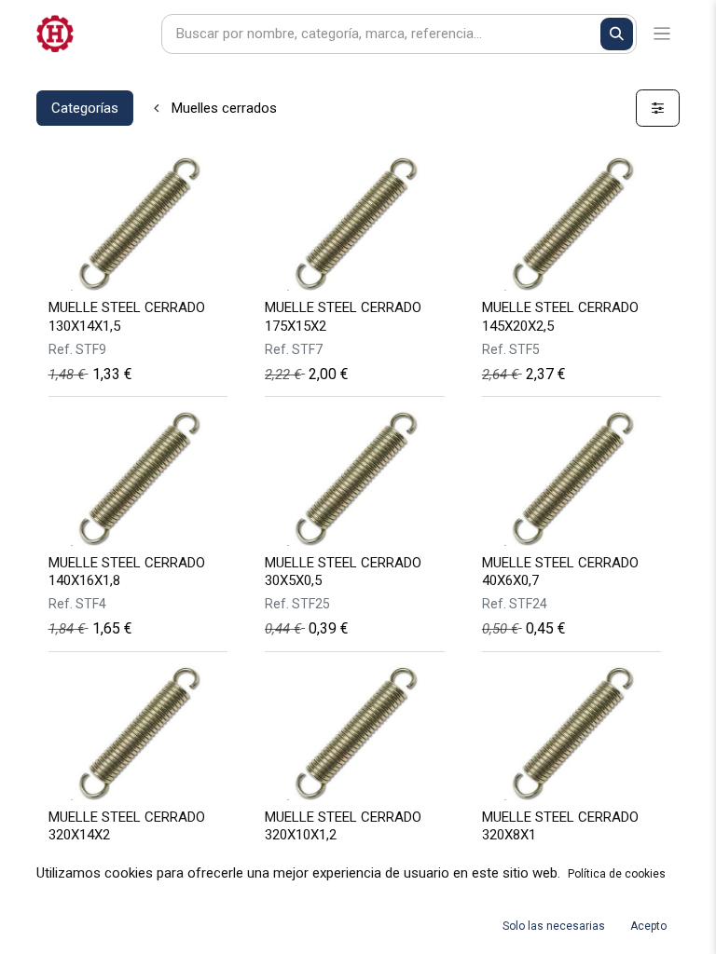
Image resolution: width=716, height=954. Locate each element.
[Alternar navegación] (662, 34)
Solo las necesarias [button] (554, 926)
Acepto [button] (648, 926)
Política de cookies (617, 873)
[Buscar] (616, 34)
